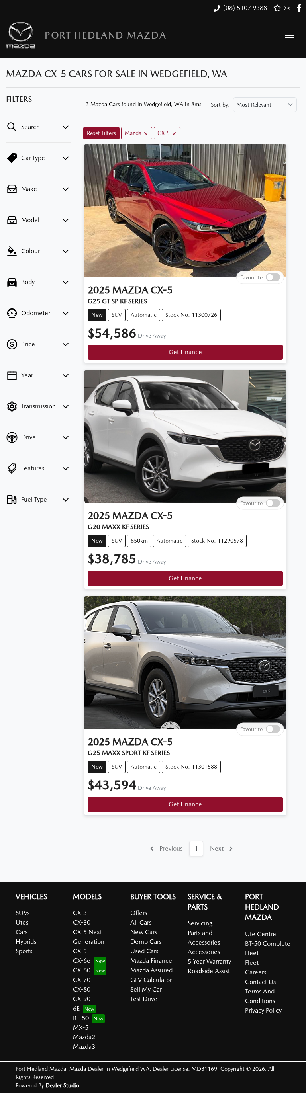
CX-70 (81, 980)
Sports (24, 951)
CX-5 (80, 951)
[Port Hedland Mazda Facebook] (300, 8)
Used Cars (144, 951)
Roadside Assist (209, 971)
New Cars (143, 932)
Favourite (251, 277)
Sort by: (220, 104)
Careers (255, 972)
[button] (290, 35)
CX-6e (81, 960)
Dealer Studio (62, 1085)
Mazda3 (84, 1046)
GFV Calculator (151, 980)
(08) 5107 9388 (245, 8)
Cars (21, 932)
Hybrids (26, 941)
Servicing (200, 923)
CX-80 (81, 989)
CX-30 (81, 922)
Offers (138, 913)
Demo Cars (145, 941)
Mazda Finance (151, 960)
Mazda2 (84, 1037)
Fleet (252, 962)
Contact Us (260, 982)
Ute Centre (260, 934)
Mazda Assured (151, 970)
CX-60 (81, 970)
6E (76, 1008)
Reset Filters (101, 133)
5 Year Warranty (209, 961)
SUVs (22, 913)
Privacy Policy (263, 1010)
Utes (22, 922)
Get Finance (185, 352)
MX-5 (80, 1027)
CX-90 (81, 999)
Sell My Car (146, 989)
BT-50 (81, 1018)
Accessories (204, 952)
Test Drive (143, 999)
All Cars (140, 922)
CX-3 (80, 913)
